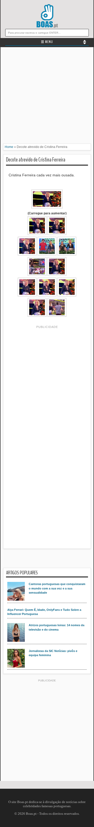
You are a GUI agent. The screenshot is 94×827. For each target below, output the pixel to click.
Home (9, 147)
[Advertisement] (47, 97)
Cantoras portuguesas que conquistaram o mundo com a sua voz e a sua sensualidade (57, 588)
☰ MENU (47, 42)
